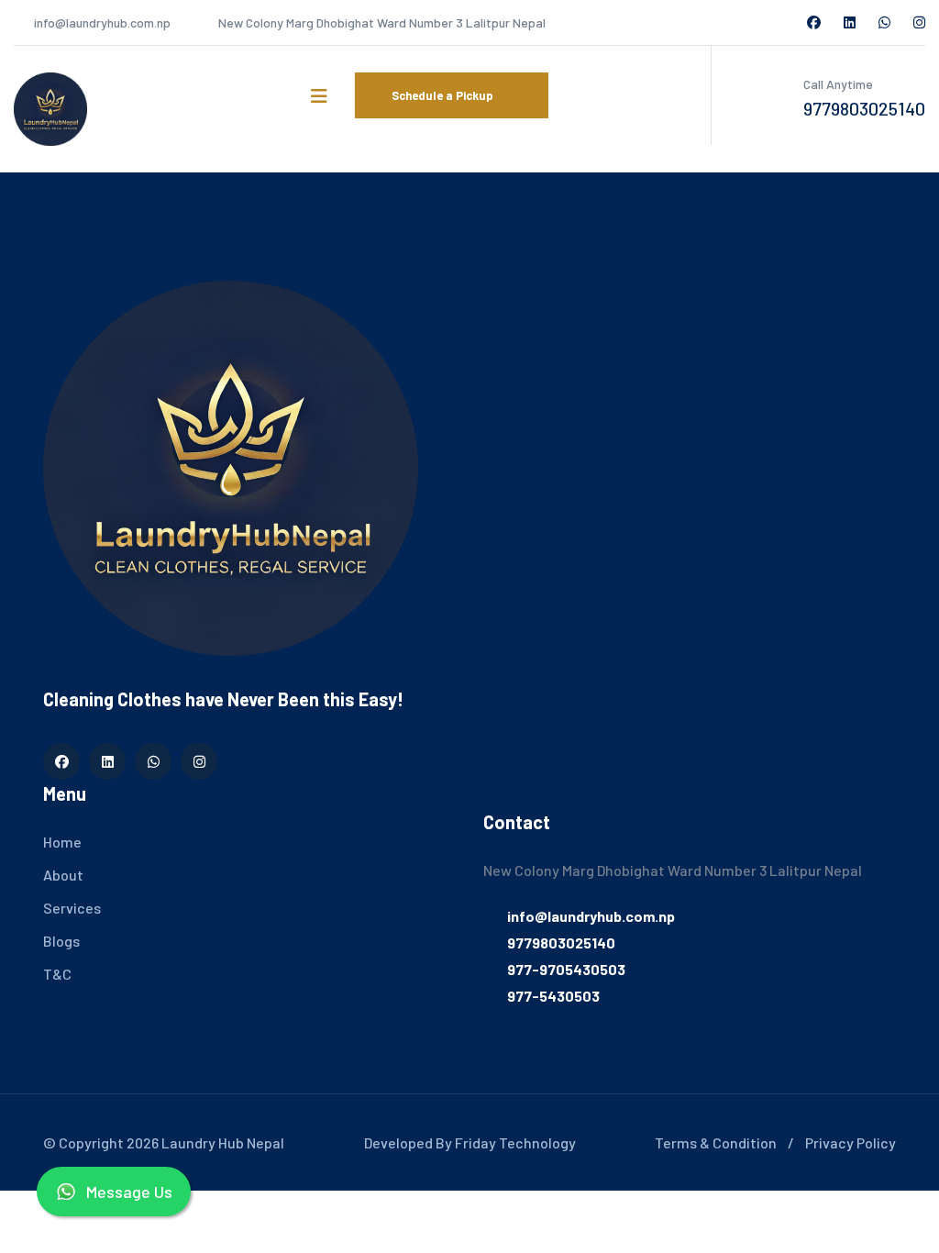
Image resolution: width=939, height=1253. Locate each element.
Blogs (61, 940)
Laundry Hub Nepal (222, 1142)
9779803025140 (864, 108)
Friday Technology (515, 1142)
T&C (57, 973)
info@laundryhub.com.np (102, 22)
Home (62, 841)
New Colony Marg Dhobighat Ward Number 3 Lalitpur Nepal (382, 22)
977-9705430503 (566, 969)
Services (72, 907)
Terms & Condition (716, 1142)
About (63, 874)
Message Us (129, 1191)
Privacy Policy (850, 1142)
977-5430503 (553, 995)
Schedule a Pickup (444, 95)
